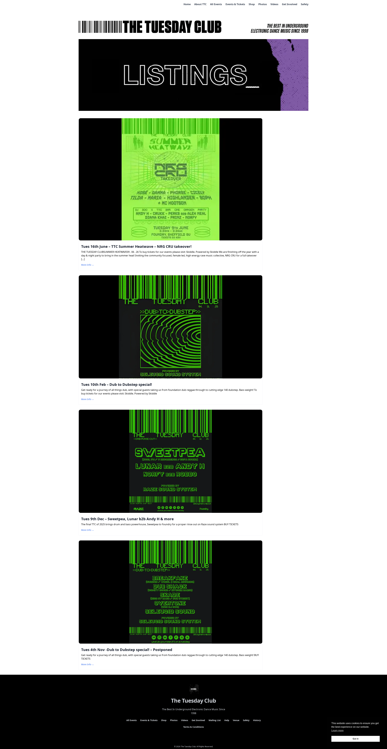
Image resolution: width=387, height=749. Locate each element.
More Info (87, 264)
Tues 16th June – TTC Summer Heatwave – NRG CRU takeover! (136, 246)
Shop (252, 4)
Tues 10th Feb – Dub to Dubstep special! (116, 384)
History (257, 720)
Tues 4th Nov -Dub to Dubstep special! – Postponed (126, 649)
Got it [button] (355, 739)
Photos (262, 4)
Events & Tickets (235, 4)
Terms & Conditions (193, 726)
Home (187, 4)
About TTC (200, 4)
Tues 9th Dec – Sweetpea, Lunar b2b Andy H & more (127, 518)
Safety (304, 4)
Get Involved (289, 4)
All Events (216, 4)
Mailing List (215, 720)
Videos (274, 4)
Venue (236, 720)
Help (226, 720)
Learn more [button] (337, 730)
